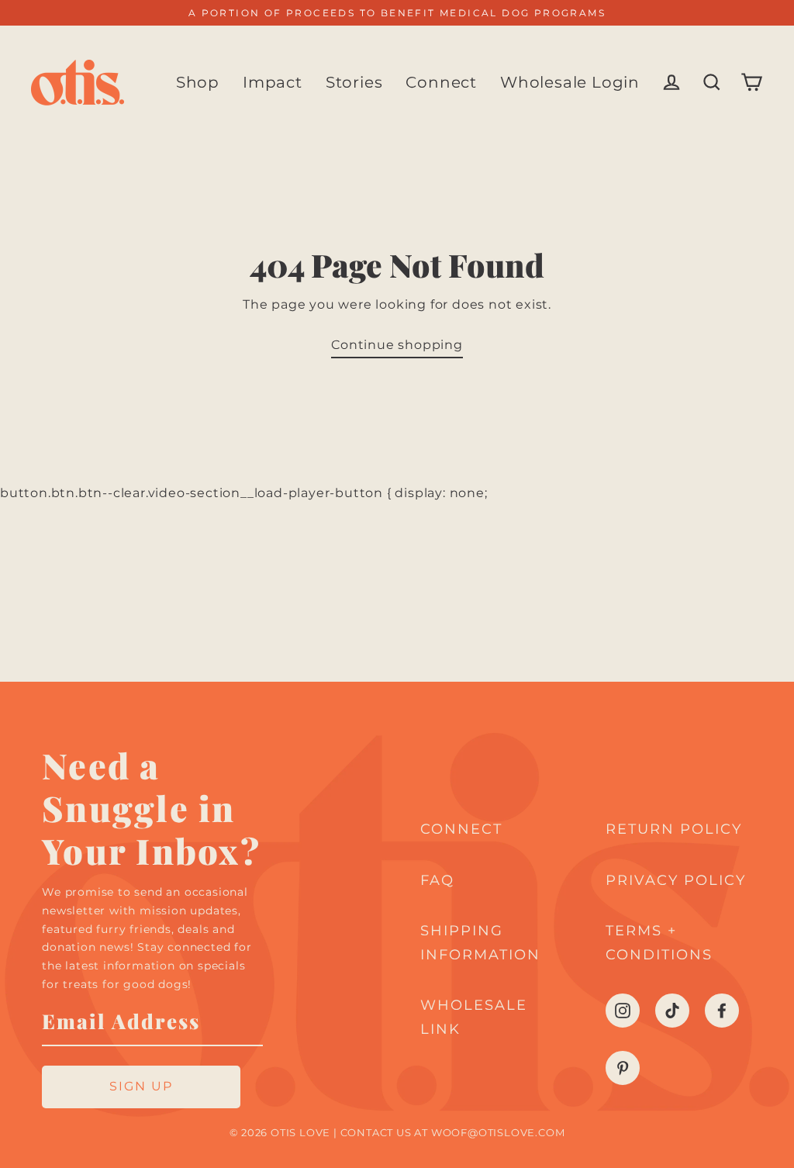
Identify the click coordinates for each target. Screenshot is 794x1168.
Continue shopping (397, 344)
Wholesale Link (473, 1017)
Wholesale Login (570, 82)
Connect (441, 82)
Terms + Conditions (659, 942)
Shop (197, 82)
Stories (354, 82)
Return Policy (674, 829)
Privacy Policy (676, 880)
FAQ (437, 880)
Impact (272, 82)
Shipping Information (480, 942)
